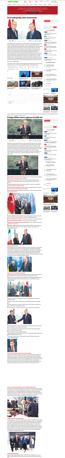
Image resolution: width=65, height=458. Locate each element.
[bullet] (20, 102)
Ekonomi (23, 4)
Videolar (40, 4)
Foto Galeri (35, 4)
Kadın (31, 4)
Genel (12, 15)
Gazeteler (49, 4)
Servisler (14, 4)
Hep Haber (8, 15)
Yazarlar (45, 4)
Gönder (10, 102)
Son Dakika (9, 4)
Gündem (18, 4)
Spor (27, 4)
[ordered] (18, 102)
